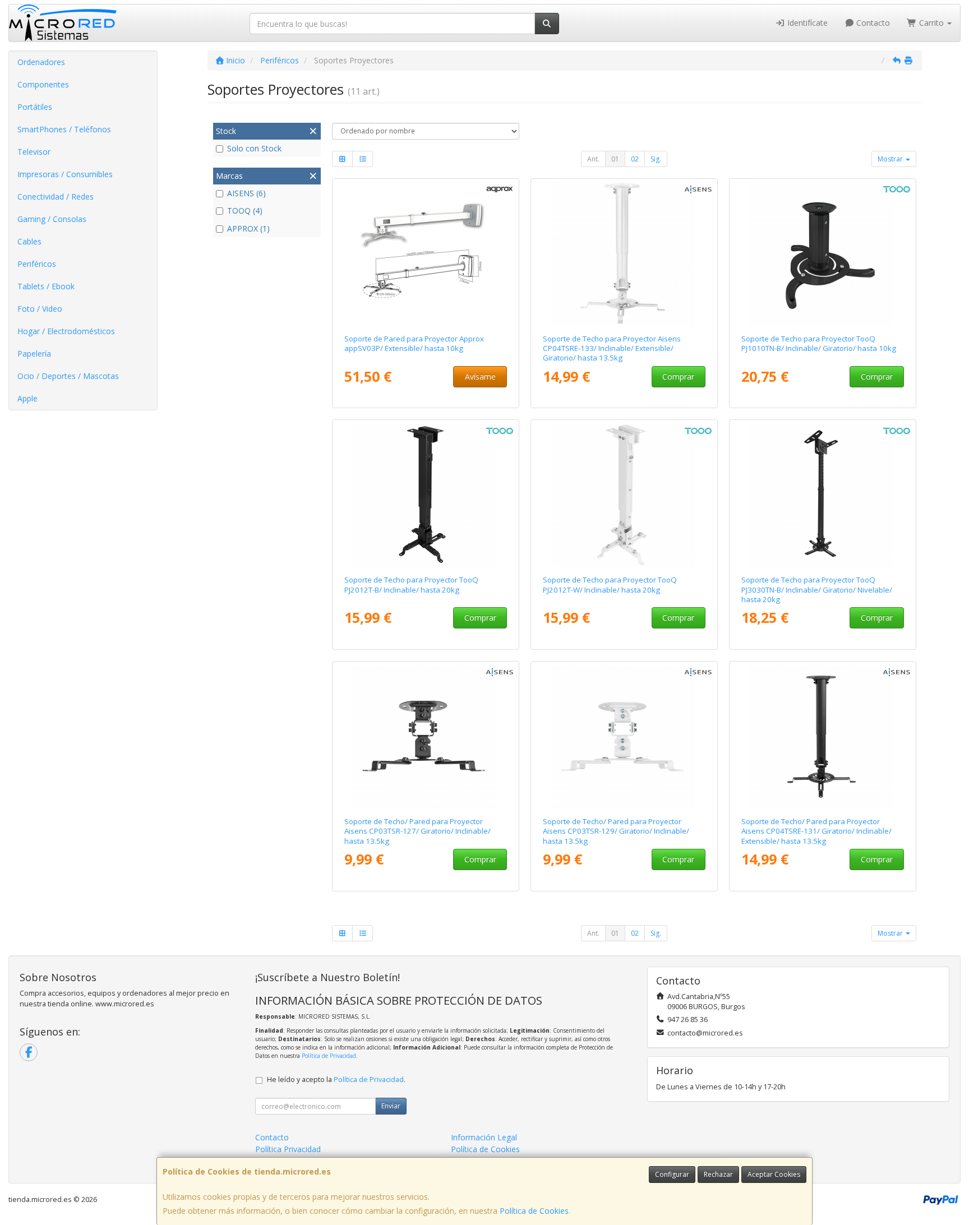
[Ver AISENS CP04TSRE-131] (823, 736)
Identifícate (806, 22)
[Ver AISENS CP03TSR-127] (426, 736)
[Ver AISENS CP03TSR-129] (624, 736)
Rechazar (718, 1174)
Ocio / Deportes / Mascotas (68, 376)
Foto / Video (39, 308)
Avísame (480, 376)
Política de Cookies (534, 1210)
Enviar (390, 1106)
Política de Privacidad (329, 1056)
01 (615, 159)
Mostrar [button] (891, 159)
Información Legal (484, 1137)
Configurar (672, 1174)
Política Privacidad (288, 1149)
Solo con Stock (254, 148)
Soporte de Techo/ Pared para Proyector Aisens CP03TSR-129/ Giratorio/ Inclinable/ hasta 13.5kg (616, 831)
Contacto (872, 22)
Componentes (43, 84)
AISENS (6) (246, 193)
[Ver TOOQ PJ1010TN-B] (823, 254)
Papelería (34, 353)
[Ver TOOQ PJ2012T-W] (624, 495)
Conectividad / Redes (55, 196)
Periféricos (36, 263)
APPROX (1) (248, 228)
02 (635, 159)
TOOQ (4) (244, 210)
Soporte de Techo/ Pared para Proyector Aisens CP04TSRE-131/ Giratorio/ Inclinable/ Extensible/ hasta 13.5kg (816, 831)
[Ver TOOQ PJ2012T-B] (426, 495)
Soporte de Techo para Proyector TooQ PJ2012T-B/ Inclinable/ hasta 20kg (411, 584)
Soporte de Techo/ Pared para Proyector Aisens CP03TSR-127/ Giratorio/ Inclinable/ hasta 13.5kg (417, 831)
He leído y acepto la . (336, 1079)
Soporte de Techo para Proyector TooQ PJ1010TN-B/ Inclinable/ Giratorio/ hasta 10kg (818, 343)
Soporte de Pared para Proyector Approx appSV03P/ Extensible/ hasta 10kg (414, 343)
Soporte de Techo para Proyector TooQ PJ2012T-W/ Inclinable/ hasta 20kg (610, 584)
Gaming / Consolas (51, 219)
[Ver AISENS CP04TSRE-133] (624, 254)
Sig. (655, 159)
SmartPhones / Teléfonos (64, 129)
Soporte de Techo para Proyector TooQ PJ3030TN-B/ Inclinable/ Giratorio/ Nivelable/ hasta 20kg (816, 589)
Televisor (33, 151)
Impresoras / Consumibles (65, 174)
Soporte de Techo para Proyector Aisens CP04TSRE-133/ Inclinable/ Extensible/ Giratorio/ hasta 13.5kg (612, 348)
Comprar (678, 376)
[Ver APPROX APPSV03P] (426, 254)
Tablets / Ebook (46, 286)
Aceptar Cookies (773, 1174)
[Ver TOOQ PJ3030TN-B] (823, 495)
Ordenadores (41, 62)
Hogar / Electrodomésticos (66, 331)
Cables (29, 241)
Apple (27, 398)
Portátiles (34, 106)
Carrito (931, 22)
